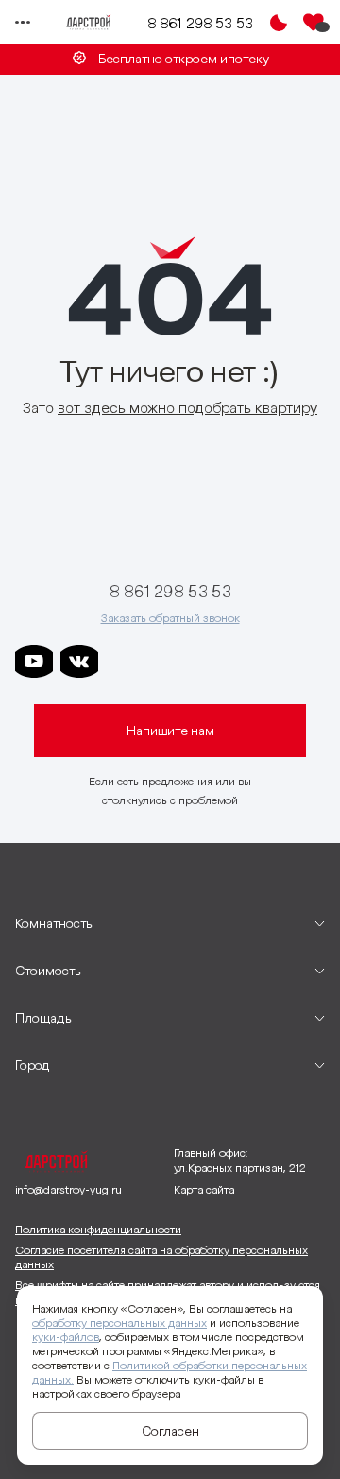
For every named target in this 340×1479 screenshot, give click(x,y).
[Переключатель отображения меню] (22, 22)
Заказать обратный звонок (170, 618)
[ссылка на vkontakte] (79, 661)
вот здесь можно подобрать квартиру (187, 407)
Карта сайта (204, 1189)
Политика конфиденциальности (98, 1229)
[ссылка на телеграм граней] (261, 661)
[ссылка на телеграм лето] (306, 661)
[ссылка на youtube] (34, 661)
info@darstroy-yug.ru (68, 1189)
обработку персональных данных (119, 1323)
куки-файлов (65, 1337)
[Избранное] (313, 22)
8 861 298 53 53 (200, 22)
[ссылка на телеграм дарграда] (170, 661)
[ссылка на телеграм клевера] (215, 661)
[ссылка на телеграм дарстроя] (125, 661)
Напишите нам (170, 730)
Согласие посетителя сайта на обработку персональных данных (161, 1257)
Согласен (170, 1430)
